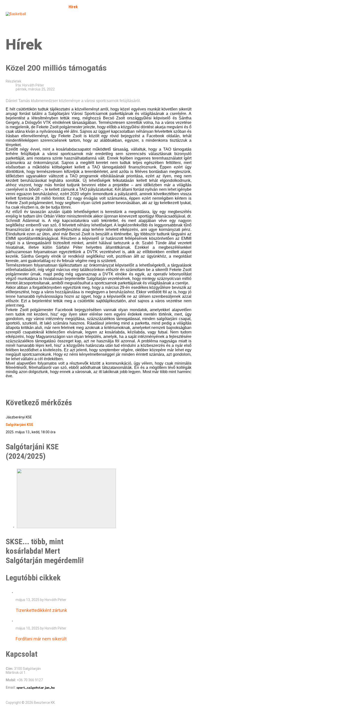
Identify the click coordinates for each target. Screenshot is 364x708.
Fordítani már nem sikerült (41, 638)
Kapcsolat (63, 20)
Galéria (91, 6)
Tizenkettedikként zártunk (41, 610)
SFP (12, 20)
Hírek (73, 6)
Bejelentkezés (35, 20)
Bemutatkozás (49, 6)
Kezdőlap (21, 6)
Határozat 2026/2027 (97, 20)
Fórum (110, 6)
